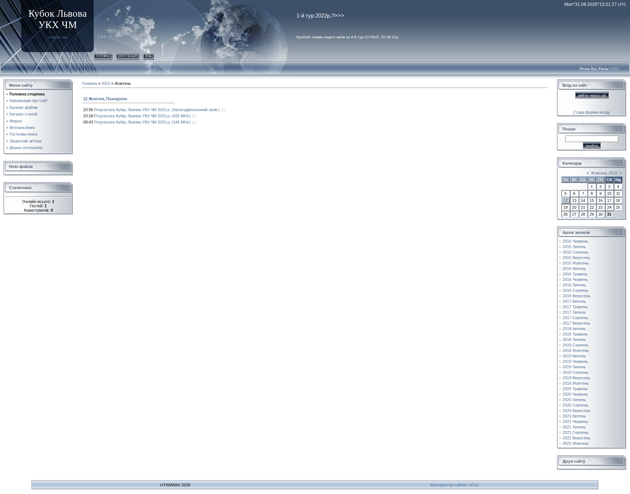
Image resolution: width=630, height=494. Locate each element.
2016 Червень (575, 279)
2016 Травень (575, 274)
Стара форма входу (591, 112)
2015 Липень (574, 246)
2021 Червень (575, 421)
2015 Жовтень (576, 263)
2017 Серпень (575, 317)
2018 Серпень (575, 345)
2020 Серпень (575, 405)
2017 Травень (575, 307)
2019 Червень (575, 361)
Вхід (148, 56)
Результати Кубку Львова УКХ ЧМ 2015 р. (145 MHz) (142, 122)
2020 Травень (575, 389)
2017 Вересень (576, 323)
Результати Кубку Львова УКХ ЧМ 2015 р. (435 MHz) (142, 116)
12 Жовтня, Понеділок (105, 99)
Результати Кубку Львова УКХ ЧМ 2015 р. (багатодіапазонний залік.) (157, 109)
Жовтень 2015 (604, 173)
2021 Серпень (575, 432)
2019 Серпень (575, 372)
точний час (57, 37)
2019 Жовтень (576, 383)
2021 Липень (574, 427)
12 (565, 200)
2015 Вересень (576, 257)
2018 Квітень (574, 328)
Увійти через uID (592, 95)
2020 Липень (574, 399)
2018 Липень (574, 339)
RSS (615, 69)
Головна (103, 56)
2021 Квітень (574, 416)
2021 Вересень (576, 438)
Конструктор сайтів (448, 485)
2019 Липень (574, 367)
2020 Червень (575, 394)
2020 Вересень (576, 410)
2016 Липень (574, 285)
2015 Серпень (575, 252)
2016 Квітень (574, 268)
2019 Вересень (576, 378)
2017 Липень (574, 312)
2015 (105, 83)
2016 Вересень (576, 296)
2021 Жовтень (576, 443)
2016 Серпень (575, 290)
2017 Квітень (574, 301)
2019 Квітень (574, 356)
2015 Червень (575, 241)
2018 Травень (575, 334)
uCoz (474, 485)
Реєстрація (127, 56)
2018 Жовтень (576, 350)
